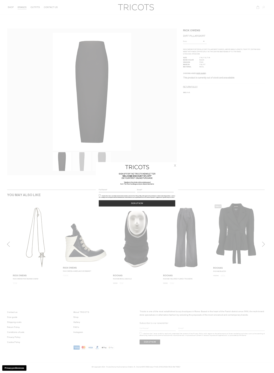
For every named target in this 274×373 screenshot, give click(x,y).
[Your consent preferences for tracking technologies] (14, 368)
